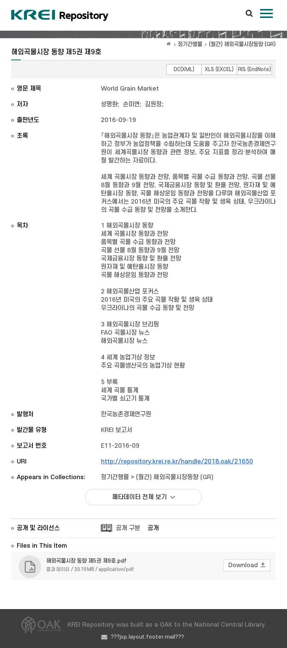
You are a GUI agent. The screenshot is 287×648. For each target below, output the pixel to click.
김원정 (153, 104)
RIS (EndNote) (254, 69)
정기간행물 (190, 44)
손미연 (131, 104)
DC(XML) (184, 69)
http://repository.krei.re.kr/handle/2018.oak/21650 (177, 461)
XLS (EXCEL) (219, 69)
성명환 (109, 104)
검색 (249, 14)
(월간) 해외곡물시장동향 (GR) (242, 44)
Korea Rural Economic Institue (59, 15)
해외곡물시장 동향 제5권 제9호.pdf (86, 561)
